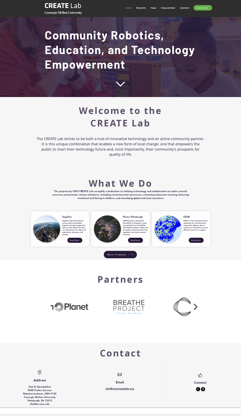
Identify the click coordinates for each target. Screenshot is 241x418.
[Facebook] (203, 389)
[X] (198, 389)
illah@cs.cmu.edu (40, 404)
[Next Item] (196, 307)
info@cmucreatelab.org (120, 388)
